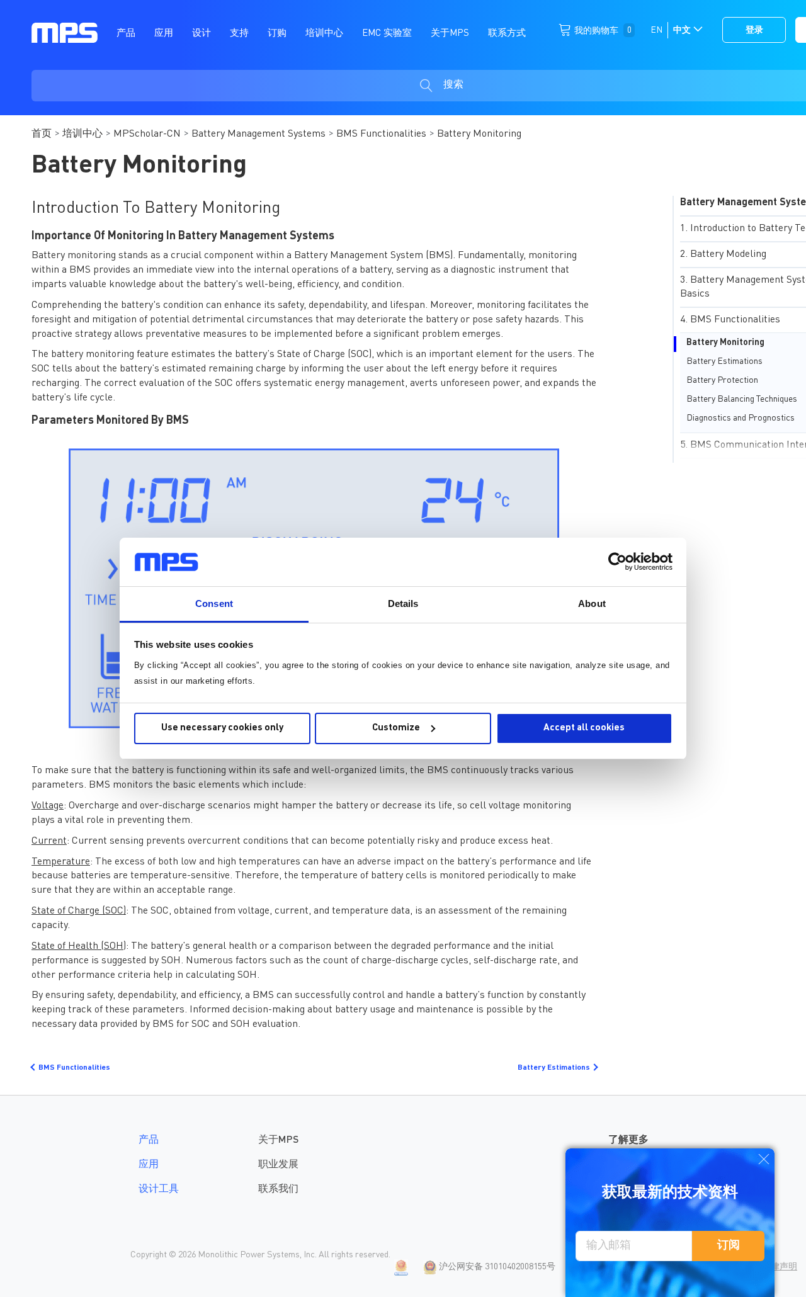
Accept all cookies (584, 728)
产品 (149, 1140)
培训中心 (82, 134)
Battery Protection (722, 380)
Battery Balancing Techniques (741, 399)
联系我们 (278, 1189)
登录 (754, 30)
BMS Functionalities (381, 134)
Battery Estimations (724, 361)
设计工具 (159, 1189)
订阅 (728, 1245)
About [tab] (592, 603)
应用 (149, 1165)
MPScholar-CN (147, 134)
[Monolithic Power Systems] (64, 32)
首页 (41, 134)
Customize (396, 728)
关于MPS (278, 1140)
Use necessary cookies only (222, 728)
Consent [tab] (214, 603)
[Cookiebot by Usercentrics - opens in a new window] (617, 561)
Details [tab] (403, 603)
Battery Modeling (728, 254)
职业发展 (278, 1165)
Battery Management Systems (258, 134)
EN (656, 30)
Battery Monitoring (725, 342)
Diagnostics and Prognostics (740, 418)
